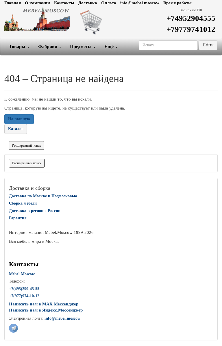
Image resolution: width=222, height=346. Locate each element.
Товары (18, 46)
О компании (37, 3)
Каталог (15, 129)
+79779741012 (190, 29)
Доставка (87, 3)
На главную (19, 119)
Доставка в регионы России (34, 211)
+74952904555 (190, 18)
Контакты (64, 3)
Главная (12, 3)
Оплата (108, 3)
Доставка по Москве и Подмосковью (43, 196)
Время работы (177, 3)
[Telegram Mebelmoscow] (13, 327)
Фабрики (48, 46)
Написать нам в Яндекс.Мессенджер (46, 310)
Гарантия (18, 218)
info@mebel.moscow (139, 3)
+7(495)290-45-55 (24, 289)
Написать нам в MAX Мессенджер (43, 304)
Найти (208, 45)
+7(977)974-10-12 (24, 296)
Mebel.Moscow (22, 274)
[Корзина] (111, 21)
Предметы (81, 46)
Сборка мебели (23, 203)
